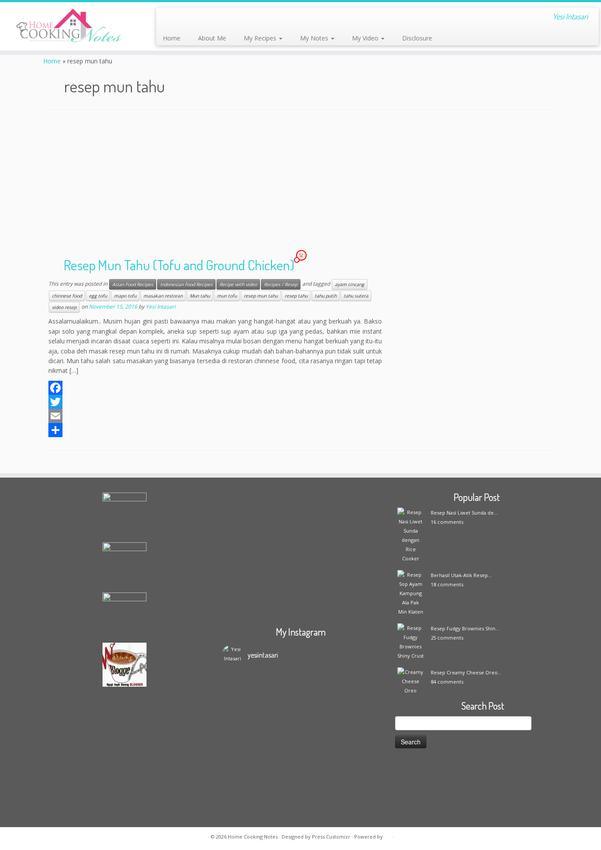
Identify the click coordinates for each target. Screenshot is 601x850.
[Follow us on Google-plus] (216, 17)
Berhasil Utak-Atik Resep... (461, 575)
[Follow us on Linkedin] (264, 17)
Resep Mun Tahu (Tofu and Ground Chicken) (179, 265)
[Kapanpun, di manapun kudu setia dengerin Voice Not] (241, 727)
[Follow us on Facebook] (192, 17)
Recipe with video (238, 284)
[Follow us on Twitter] (204, 17)
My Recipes (261, 38)
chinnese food (67, 296)
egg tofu (98, 296)
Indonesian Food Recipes (186, 284)
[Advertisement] (300, 185)
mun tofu (227, 296)
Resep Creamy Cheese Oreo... (466, 672)
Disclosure (417, 38)
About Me (212, 38)
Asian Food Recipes (132, 284)
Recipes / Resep (280, 284)
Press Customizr (331, 836)
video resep (64, 307)
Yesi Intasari (161, 307)
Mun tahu (200, 296)
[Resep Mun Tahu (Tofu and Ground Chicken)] (476, 305)
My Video (366, 38)
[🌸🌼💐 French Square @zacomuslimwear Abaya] (280, 708)
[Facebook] (215, 388)
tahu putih (326, 296)
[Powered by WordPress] (387, 835)
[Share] (215, 430)
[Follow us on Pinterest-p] (252, 17)
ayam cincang (349, 284)
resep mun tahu (261, 296)
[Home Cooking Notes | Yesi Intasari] (69, 26)
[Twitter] (215, 402)
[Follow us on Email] (181, 17)
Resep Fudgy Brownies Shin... (465, 628)
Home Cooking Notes (253, 836)
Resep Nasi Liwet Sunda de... (464, 512)
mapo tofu (125, 296)
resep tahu (296, 296)
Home (171, 38)
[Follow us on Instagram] (228, 17)
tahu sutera (356, 296)
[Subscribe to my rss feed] (169, 17)
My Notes (315, 38)
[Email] (215, 416)
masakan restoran (163, 296)
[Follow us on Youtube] (240, 17)
